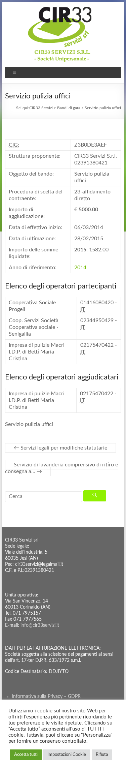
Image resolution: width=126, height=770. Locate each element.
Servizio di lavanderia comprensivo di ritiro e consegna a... (61, 468)
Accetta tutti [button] (26, 754)
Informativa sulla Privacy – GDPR (46, 696)
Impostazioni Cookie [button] (66, 754)
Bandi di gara (68, 108)
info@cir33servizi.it (39, 625)
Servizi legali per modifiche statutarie (60, 448)
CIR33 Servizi (41, 108)
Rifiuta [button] (102, 754)
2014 (80, 267)
